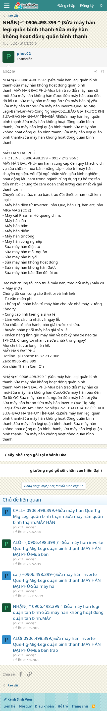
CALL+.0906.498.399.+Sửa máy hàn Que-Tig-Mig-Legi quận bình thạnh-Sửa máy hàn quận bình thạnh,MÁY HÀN (58, 516)
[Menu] (7, 6)
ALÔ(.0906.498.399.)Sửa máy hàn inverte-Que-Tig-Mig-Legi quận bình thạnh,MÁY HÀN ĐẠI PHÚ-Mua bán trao (57, 644)
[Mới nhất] (101, 5)
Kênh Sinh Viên (19, 699)
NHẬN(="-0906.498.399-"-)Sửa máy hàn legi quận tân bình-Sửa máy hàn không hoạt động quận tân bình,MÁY (58, 612)
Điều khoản (44, 706)
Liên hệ (9, 706)
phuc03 (18, 527)
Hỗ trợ (63, 706)
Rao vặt (30, 527)
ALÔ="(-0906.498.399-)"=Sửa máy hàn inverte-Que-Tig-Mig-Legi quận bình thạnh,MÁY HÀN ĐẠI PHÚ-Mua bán (59, 548)
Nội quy (25, 706)
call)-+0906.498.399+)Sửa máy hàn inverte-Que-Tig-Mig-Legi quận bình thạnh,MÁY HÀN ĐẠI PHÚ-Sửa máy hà (57, 580)
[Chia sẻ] (96, 72)
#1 (103, 71)
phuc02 (11, 43)
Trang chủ (80, 706)
